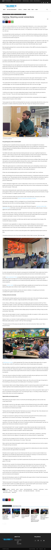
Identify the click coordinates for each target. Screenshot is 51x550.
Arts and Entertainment (11, 9)
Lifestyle (20, 9)
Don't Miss (24, 14)
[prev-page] (3, 524)
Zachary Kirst (14, 492)
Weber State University (6, 492)
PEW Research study (8, 362)
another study (10, 285)
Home (3, 12)
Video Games (38, 490)
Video (32, 9)
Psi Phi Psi (10, 490)
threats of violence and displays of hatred (27, 198)
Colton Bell (13, 489)
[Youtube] (48, 2)
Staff (18, 541)
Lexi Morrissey (41, 489)
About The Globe (36, 0)
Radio (36, 9)
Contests (31, 0)
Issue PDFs (19, 543)
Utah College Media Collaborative (28, 490)
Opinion (25, 9)
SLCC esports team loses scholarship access (15, 516)
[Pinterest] (9, 22)
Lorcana (46, 489)
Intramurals (35, 489)
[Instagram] (43, 2)
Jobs (18, 542)
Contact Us (41, 548)
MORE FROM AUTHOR (17, 506)
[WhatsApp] (12, 22)
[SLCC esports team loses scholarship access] (16, 511)
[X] (45, 2)
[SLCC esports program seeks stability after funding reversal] (6, 511)
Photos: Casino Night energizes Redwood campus (25, 516)
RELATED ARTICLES (7, 506)
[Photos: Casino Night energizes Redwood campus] (25, 511)
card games (8, 489)
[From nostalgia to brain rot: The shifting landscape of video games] (44, 511)
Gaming (21, 489)
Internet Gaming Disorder (28, 489)
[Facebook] (41, 2)
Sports (29, 9)
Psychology (15, 490)
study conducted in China (11, 277)
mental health (5, 490)
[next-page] (5, 524)
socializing (20, 490)
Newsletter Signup (26, 0)
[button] (47, 9)
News (4, 9)
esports (17, 489)
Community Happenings (18, 14)
